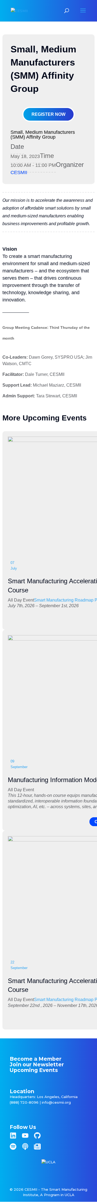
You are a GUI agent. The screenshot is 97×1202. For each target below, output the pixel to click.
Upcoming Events (34, 1070)
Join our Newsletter (37, 1064)
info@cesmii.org (56, 1102)
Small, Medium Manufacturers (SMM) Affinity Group (43, 134)
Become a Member (35, 1059)
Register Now (48, 114)
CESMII (19, 172)
